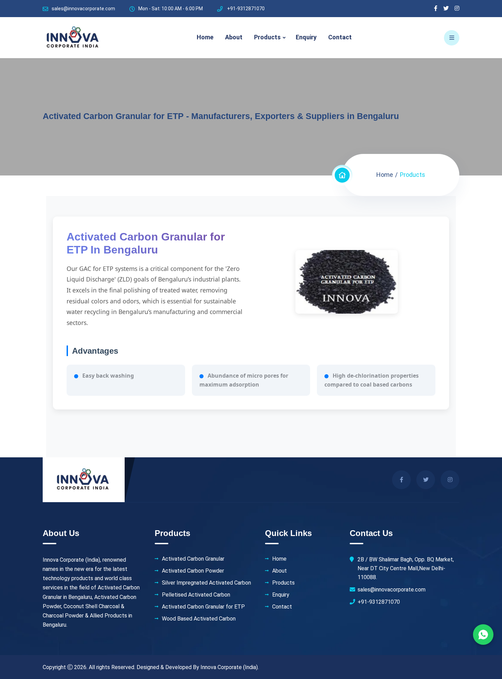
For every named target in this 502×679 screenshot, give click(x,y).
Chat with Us (483, 634)
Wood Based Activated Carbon (199, 619)
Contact (340, 37)
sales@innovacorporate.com (83, 8)
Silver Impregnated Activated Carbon (206, 583)
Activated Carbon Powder (193, 571)
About (233, 37)
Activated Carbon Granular (193, 559)
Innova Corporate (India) (229, 667)
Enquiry (306, 37)
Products (267, 37)
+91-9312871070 (379, 602)
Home (205, 37)
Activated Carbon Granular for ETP (203, 607)
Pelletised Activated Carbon (196, 595)
